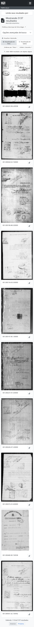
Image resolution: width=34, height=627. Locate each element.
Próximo (21, 624)
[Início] (4, 3)
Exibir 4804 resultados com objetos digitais (19, 51)
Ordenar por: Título (10, 47)
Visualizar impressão (10, 38)
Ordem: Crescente (25, 47)
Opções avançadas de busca (14, 32)
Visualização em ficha (10, 43)
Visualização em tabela (25, 43)
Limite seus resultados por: (17, 13)
